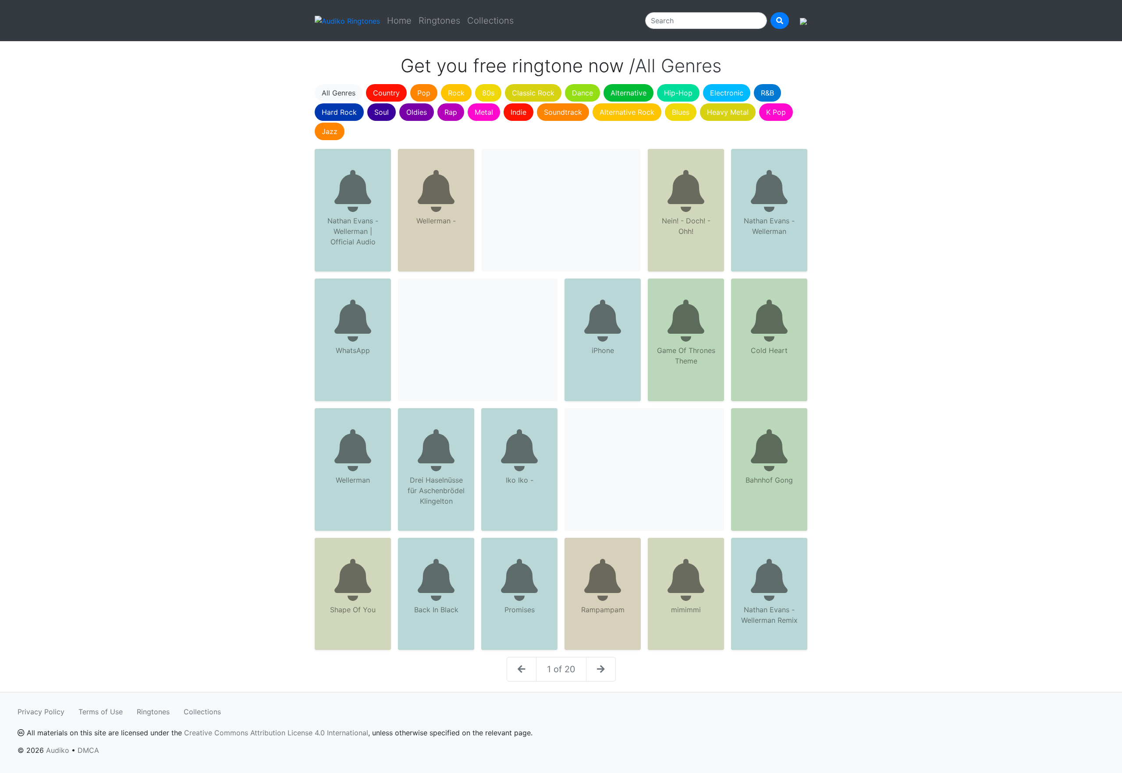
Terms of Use (100, 711)
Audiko (57, 750)
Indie (518, 112)
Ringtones (439, 20)
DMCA (88, 750)
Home (399, 20)
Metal (484, 112)
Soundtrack (563, 112)
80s (488, 92)
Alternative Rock (627, 112)
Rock (456, 92)
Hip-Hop (678, 92)
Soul (381, 112)
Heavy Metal (728, 112)
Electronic (726, 92)
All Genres (338, 92)
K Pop (776, 112)
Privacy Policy (41, 711)
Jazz (329, 131)
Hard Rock (339, 112)
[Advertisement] (561, 210)
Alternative (628, 92)
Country (386, 92)
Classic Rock (533, 92)
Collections (490, 20)
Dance (582, 92)
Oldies (416, 112)
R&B (767, 92)
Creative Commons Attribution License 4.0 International (276, 732)
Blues (680, 112)
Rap (450, 112)
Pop (423, 92)
